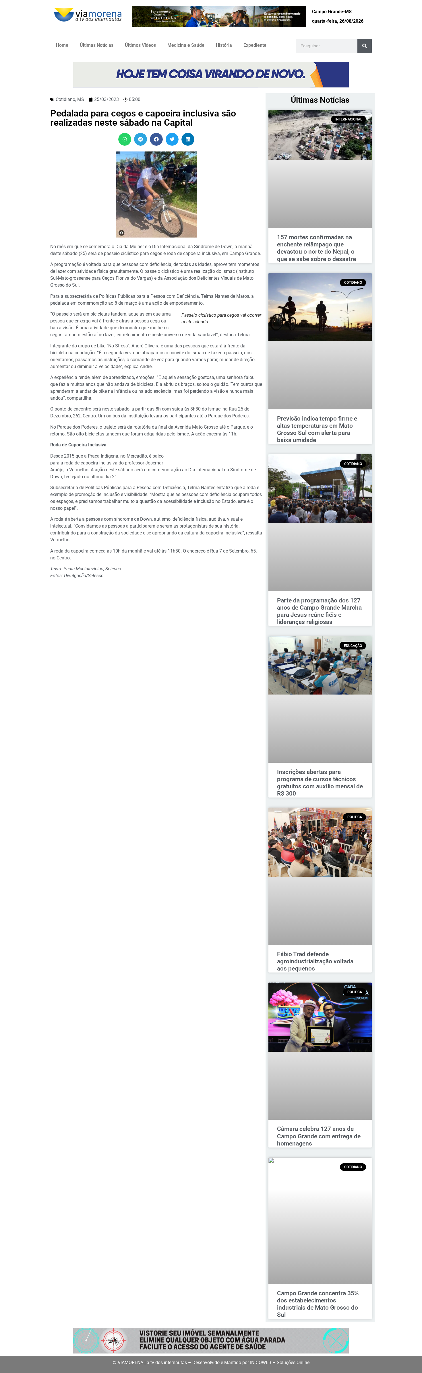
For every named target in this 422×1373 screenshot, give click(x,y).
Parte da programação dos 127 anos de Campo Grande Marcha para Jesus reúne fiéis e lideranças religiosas (319, 611)
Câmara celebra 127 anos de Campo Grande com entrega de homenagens (319, 1136)
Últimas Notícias (96, 45)
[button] (124, 139)
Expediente (254, 45)
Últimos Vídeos (140, 45)
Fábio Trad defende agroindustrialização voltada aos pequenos (315, 961)
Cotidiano (65, 99)
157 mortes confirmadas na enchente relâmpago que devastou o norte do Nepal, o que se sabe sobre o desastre (316, 248)
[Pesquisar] (364, 46)
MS (80, 99)
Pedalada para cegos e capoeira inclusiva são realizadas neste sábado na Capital (143, 118)
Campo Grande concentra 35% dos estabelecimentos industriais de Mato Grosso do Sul (318, 1304)
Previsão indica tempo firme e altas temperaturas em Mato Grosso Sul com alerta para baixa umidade (317, 429)
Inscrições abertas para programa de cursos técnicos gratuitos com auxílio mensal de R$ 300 (320, 783)
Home (62, 45)
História (224, 45)
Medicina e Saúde (185, 45)
